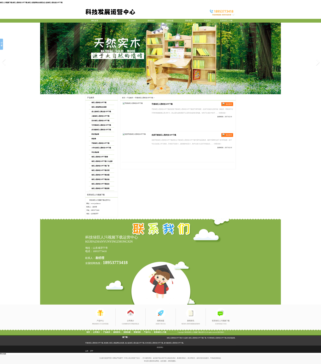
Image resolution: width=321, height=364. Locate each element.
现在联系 (229, 104)
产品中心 (207, 21)
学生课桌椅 (95, 152)
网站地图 (3, 354)
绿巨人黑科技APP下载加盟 (100, 175)
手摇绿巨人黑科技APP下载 (100, 143)
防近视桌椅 (95, 134)
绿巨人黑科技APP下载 (99, 102)
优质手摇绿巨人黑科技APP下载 (164, 135)
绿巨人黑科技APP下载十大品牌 (102, 161)
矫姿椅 (94, 139)
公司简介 (113, 21)
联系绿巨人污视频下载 (226, 21)
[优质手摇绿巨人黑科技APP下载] (134, 134)
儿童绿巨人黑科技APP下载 (100, 116)
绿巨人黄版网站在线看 (99, 107)
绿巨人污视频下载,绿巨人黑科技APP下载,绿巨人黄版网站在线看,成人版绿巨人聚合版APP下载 (31, 2)
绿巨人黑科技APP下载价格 (100, 179)
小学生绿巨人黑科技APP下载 (101, 148)
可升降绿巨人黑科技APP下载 (101, 125)
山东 (86, 351)
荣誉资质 (188, 21)
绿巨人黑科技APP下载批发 (100, 184)
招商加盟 (169, 21)
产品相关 (132, 21)
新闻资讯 (151, 21)
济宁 (91, 351)
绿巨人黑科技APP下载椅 (100, 157)
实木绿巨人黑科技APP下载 (100, 120)
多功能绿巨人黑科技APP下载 (101, 130)
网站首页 (94, 21)
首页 (123, 98)
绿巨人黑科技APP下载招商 (100, 188)
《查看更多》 (222, 113)
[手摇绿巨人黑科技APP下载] (133, 103)
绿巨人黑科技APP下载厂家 (100, 166)
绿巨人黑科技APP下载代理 (100, 170)
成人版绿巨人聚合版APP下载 (101, 111)
